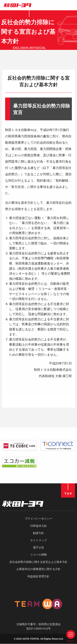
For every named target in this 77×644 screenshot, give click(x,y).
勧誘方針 (38, 533)
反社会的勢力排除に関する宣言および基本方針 (38, 562)
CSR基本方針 (38, 526)
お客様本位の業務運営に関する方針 (38, 569)
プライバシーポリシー (38, 518)
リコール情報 (38, 554)
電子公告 (38, 547)
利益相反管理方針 (38, 576)
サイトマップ (38, 540)
